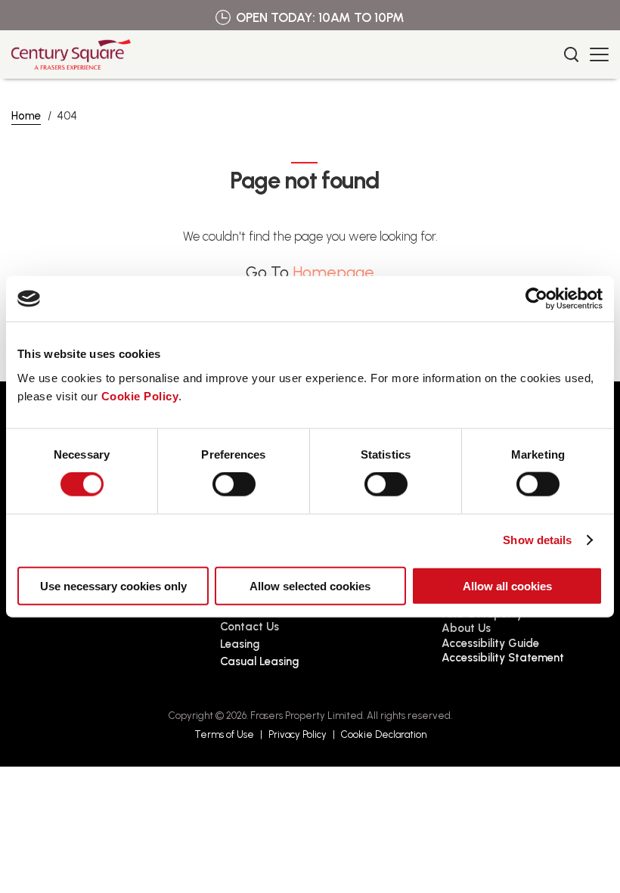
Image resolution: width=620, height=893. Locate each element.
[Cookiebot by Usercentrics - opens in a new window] (536, 299)
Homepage (333, 272)
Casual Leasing (259, 661)
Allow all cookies (507, 585)
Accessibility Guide (490, 643)
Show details (537, 540)
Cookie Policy (140, 395)
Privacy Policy (297, 734)
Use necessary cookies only (113, 585)
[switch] (234, 484)
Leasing (239, 644)
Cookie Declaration (383, 734)
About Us (466, 628)
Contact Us (249, 626)
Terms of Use (224, 734)
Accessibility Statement (503, 657)
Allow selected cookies (310, 585)
